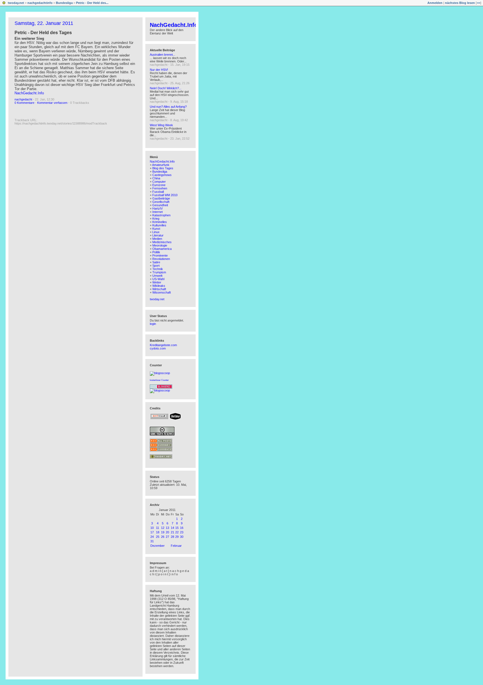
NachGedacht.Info (29, 93)
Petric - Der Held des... (92, 2)
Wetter (156, 282)
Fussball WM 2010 (164, 195)
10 (152, 527)
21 (172, 532)
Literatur (158, 235)
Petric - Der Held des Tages (43, 32)
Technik (157, 269)
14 (172, 527)
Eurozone (158, 185)
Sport (156, 265)
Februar (176, 545)
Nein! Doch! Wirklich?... (165, 88)
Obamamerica (162, 248)
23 (181, 532)
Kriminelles (159, 222)
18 (157, 532)
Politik (156, 252)
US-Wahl (158, 279)
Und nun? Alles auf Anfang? (168, 106)
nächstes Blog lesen (460, 2)
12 (162, 527)
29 (177, 536)
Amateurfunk (160, 164)
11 (157, 527)
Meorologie (159, 245)
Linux (156, 232)
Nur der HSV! (159, 69)
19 (162, 532)
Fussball (158, 191)
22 (177, 532)
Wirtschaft (159, 289)
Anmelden (434, 2)
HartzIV (157, 208)
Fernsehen (159, 188)
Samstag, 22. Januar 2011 (44, 23)
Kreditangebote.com (163, 345)
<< (478, 2)
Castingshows (162, 175)
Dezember (157, 545)
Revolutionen (161, 259)
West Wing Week (161, 125)
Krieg (155, 218)
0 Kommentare (24, 102)
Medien (157, 238)
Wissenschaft (161, 292)
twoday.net (16, 2)
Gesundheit (160, 205)
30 (181, 536)
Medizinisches (162, 242)
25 (157, 536)
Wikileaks (158, 285)
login (153, 323)
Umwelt (157, 275)
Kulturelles (159, 225)
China (156, 178)
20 (167, 532)
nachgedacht (23, 99)
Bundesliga (64, 2)
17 (152, 532)
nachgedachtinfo (40, 2)
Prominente (160, 255)
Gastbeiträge (161, 198)
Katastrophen (161, 215)
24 (152, 536)
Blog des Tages (162, 168)
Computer (159, 181)
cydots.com (158, 348)
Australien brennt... (162, 54)
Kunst (156, 228)
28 (172, 536)
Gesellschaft (160, 201)
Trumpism (159, 272)
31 (152, 541)
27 (167, 536)
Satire (156, 262)
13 (167, 527)
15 (177, 527)
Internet (157, 212)
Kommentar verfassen (52, 102)
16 (181, 527)
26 (162, 536)
